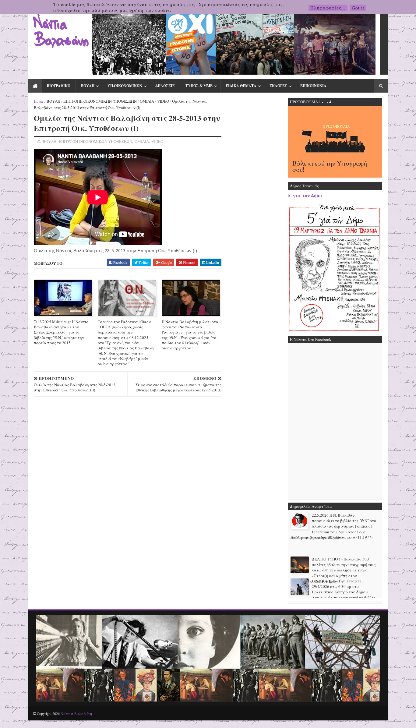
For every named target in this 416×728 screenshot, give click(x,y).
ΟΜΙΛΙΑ (147, 101)
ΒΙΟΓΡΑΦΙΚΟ (58, 85)
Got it (358, 8)
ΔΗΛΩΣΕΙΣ (165, 85)
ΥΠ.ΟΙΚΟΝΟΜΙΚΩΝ (125, 85)
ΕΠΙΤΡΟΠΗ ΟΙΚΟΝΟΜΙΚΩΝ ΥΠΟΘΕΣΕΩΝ (100, 101)
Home (39, 101)
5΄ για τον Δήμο (305, 195)
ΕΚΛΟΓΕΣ (278, 85)
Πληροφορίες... (328, 8)
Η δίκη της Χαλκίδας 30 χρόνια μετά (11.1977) (331, 537)
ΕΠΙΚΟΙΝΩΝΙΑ (313, 85)
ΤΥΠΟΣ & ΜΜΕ (199, 85)
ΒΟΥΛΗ (87, 85)
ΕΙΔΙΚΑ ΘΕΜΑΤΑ (241, 85)
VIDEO (163, 101)
